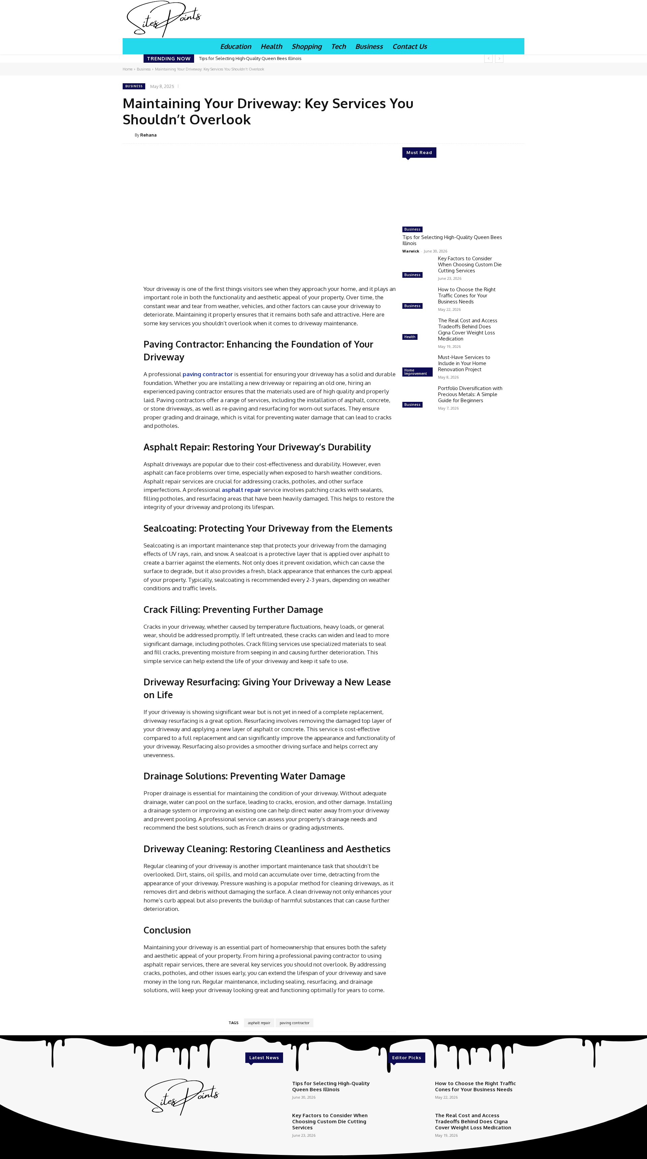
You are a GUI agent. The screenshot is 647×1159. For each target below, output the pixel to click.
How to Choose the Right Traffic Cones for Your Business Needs (467, 295)
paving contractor (294, 1022)
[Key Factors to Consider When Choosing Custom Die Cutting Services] (417, 268)
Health (409, 336)
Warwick (410, 251)
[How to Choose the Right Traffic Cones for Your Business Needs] (417, 299)
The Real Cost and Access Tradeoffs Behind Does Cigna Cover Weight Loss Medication (467, 329)
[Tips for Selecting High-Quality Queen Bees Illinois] (452, 195)
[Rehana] (129, 135)
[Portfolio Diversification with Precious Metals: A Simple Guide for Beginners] (417, 397)
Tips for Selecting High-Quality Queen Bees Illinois (250, 58)
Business (144, 69)
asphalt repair (259, 1022)
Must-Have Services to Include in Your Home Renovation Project (464, 363)
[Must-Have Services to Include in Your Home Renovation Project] (417, 366)
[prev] (488, 58)
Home (127, 69)
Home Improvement (415, 372)
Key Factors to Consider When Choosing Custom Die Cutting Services (470, 264)
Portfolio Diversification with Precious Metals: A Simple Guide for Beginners (470, 394)
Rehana (148, 135)
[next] (499, 58)
